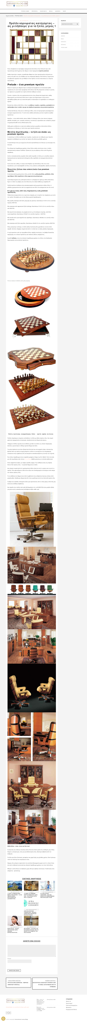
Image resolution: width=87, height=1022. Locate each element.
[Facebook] (7, 1013)
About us (68, 1001)
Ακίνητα (57, 11)
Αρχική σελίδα (10, 15)
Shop (64, 11)
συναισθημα (28, 459)
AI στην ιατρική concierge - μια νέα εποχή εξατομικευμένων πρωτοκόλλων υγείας (47, 895)
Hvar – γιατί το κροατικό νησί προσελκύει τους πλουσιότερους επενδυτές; (40, 1002)
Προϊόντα (35, 11)
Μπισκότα (68, 1007)
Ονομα (9, 958)
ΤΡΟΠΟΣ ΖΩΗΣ (25, 11)
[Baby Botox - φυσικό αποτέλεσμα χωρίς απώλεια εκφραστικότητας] (15, 921)
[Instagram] (10, 1013)
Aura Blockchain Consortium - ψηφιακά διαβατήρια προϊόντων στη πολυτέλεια (30, 913)
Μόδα (51, 11)
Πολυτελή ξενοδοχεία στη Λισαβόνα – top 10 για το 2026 (41, 1009)
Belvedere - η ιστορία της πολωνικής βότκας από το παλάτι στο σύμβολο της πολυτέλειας (31, 930)
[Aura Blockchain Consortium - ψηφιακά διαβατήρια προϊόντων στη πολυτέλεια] (31, 903)
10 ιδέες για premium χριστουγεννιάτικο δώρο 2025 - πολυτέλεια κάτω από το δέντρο (31, 895)
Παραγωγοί (43, 11)
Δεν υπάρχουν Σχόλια (35, 20)
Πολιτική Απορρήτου (71, 1005)
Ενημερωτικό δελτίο (71, 1009)
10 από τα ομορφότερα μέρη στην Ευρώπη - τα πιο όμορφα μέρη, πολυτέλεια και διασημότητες (15, 896)
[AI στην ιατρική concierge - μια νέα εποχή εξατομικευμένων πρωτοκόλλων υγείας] (47, 886)
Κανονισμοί (69, 1003)
